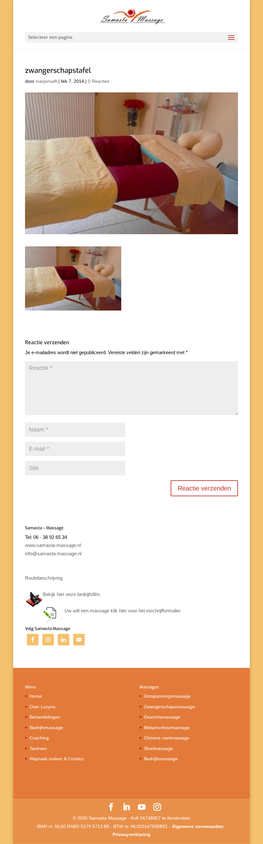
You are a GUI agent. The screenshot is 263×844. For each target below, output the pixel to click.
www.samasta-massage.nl (53, 545)
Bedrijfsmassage (46, 727)
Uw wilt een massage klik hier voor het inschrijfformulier (122, 610)
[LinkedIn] (126, 807)
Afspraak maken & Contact (57, 758)
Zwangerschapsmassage (169, 706)
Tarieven (38, 748)
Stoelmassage (158, 748)
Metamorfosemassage (167, 727)
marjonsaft (46, 81)
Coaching (39, 737)
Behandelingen (45, 717)
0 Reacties (98, 81)
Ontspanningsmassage (167, 696)
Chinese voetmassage (166, 737)
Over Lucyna (42, 706)
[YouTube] (142, 807)
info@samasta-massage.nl (53, 553)
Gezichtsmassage (162, 717)
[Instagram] (157, 807)
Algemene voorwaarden (198, 826)
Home (36, 696)
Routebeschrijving (44, 578)
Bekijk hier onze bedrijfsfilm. (72, 594)
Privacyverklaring (131, 834)
